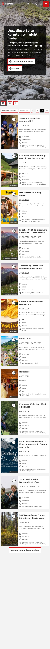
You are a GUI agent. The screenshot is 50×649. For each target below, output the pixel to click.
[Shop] (46, 4)
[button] (10, 103)
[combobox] (15, 103)
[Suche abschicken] (15, 103)
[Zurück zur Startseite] (7, 4)
